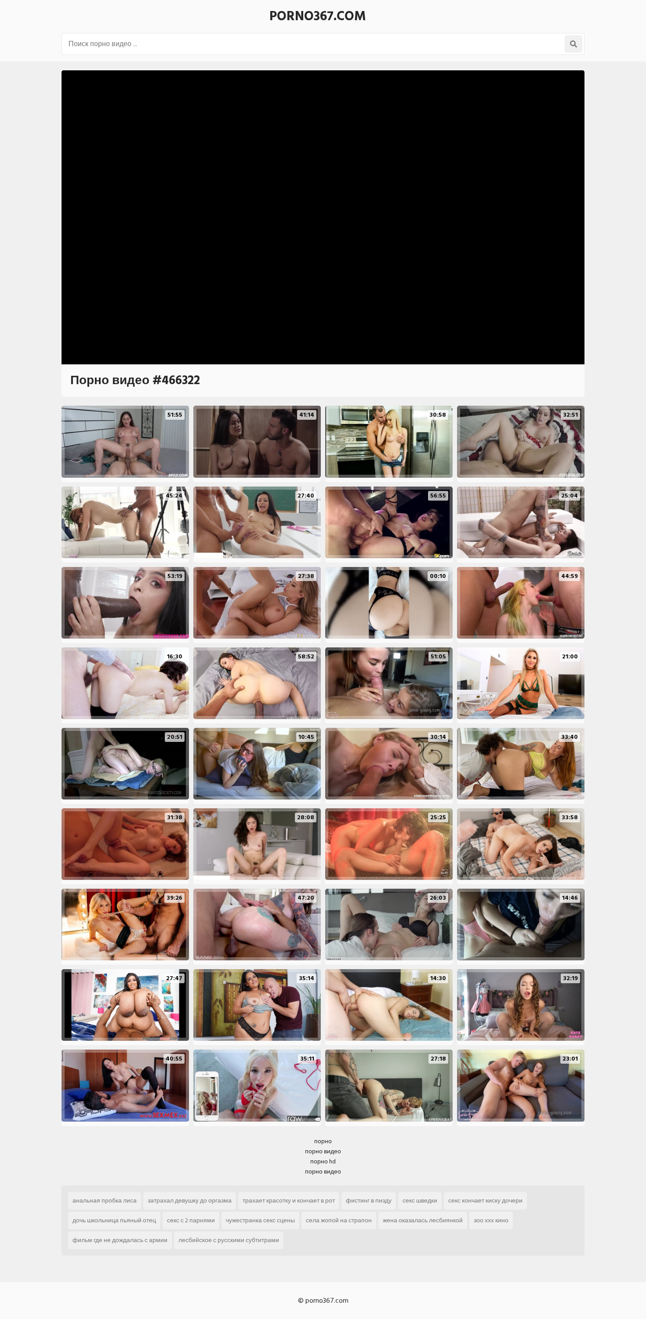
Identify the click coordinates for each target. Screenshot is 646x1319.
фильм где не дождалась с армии (120, 1240)
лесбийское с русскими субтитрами (228, 1240)
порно (323, 1141)
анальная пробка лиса (105, 1200)
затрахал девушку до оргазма (190, 1200)
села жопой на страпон (339, 1220)
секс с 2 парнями (191, 1220)
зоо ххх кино (491, 1220)
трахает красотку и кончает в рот (289, 1200)
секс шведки (420, 1200)
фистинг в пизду (369, 1200)
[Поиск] (573, 44)
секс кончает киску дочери (485, 1200)
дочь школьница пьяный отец (114, 1220)
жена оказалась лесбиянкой (423, 1220)
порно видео (323, 1151)
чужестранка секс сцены (260, 1220)
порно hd (323, 1161)
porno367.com (317, 16)
